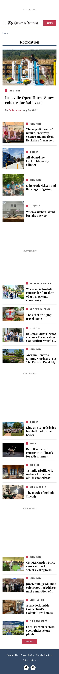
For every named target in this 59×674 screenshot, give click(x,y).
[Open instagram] (33, 667)
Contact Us (12, 655)
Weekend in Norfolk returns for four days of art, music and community (40, 294)
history (34, 152)
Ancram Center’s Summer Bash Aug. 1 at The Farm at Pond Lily (41, 358)
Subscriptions (29, 660)
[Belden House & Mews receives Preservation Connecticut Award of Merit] (13, 334)
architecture (37, 599)
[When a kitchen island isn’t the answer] (13, 210)
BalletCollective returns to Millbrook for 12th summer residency (39, 452)
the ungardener (38, 621)
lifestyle (35, 206)
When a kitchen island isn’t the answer (40, 213)
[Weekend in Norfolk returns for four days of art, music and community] (13, 291)
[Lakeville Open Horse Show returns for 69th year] (29, 66)
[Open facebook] (26, 667)
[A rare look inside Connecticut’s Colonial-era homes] (13, 606)
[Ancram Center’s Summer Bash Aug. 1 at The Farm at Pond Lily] (13, 355)
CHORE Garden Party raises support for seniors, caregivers (40, 566)
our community (38, 487)
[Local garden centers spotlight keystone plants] (13, 627)
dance (33, 443)
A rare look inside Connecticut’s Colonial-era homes (39, 609)
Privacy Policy (27, 655)
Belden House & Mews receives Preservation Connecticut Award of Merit (41, 337)
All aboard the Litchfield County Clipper (37, 161)
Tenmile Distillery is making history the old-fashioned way (39, 474)
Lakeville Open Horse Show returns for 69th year (29, 100)
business (34, 465)
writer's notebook (40, 309)
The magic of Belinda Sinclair (40, 494)
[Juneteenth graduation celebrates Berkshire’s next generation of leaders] (13, 584)
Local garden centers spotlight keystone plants (40, 630)
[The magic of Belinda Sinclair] (13, 491)
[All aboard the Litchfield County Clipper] (13, 158)
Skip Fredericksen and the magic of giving (41, 187)
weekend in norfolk (40, 283)
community (14, 90)
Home (5, 33)
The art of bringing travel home (39, 316)
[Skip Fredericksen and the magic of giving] (13, 184)
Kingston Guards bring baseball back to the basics (41, 431)
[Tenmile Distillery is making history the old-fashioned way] (13, 471)
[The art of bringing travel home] (13, 313)
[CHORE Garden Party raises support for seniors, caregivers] (13, 563)
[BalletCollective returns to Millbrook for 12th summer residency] (13, 449)
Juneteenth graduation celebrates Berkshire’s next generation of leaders (41, 587)
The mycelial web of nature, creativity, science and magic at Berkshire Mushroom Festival (40, 135)
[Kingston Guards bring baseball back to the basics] (13, 428)
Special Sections (44, 655)
